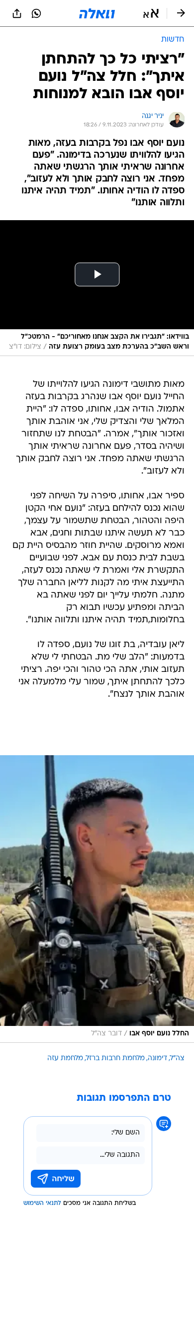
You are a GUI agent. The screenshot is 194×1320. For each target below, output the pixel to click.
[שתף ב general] (16, 13)
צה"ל (177, 1058)
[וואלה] (97, 13)
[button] (151, 13)
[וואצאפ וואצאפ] (36, 13)
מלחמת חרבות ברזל (115, 1058)
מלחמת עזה (65, 1058)
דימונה (157, 1058)
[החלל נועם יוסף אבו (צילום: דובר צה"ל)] (97, 899)
